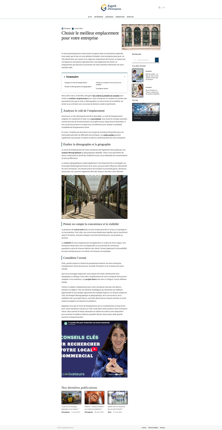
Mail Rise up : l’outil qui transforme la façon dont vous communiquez (146, 114)
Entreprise (66, 412)
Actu (109, 412)
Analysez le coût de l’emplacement (76, 83)
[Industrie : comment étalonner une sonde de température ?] (94, 397)
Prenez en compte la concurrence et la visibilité (108, 83)
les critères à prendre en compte (106, 96)
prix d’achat (96, 119)
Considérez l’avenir (102, 88)
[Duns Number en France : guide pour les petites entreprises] (137, 90)
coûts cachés (108, 135)
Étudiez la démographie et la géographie (78, 87)
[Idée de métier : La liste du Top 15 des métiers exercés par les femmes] (137, 75)
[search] (159, 7)
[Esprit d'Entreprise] (111, 7)
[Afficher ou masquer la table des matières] (101, 77)
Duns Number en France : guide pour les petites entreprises (152, 92)
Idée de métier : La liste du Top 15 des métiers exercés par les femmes (152, 76)
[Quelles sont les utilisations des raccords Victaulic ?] (117, 397)
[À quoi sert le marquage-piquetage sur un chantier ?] (71, 397)
